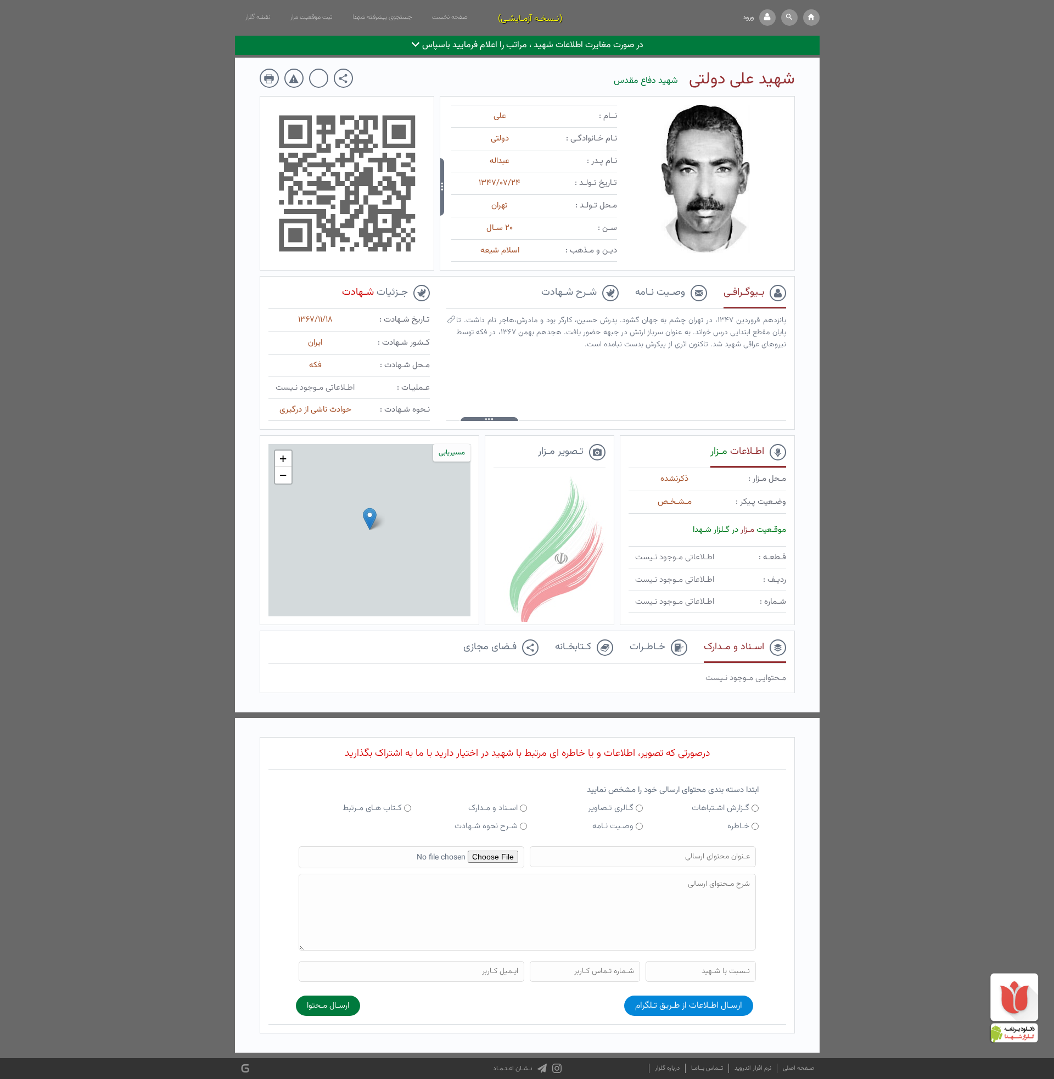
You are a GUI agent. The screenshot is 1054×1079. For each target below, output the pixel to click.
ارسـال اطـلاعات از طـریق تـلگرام (688, 1006)
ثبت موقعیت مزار (311, 17)
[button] (789, 17)
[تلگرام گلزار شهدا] (542, 1069)
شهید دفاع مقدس (646, 81)
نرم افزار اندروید (753, 1068)
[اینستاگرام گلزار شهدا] (557, 1069)
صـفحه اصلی (798, 1068)
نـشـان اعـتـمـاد (512, 1069)
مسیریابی (452, 452)
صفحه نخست (450, 17)
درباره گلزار (667, 1068)
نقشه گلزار (257, 17)
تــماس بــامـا (707, 1068)
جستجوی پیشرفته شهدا (382, 17)
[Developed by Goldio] (245, 1069)
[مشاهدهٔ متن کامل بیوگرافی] (451, 322)
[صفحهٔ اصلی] (811, 17)
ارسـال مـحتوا (328, 1005)
